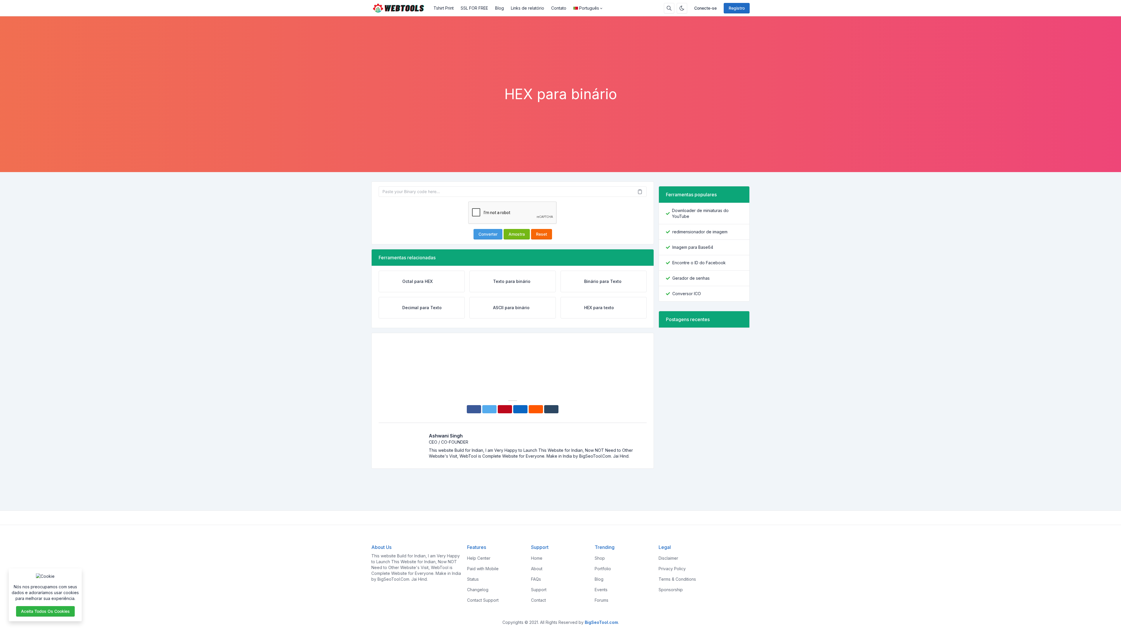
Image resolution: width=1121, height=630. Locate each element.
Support (538, 589)
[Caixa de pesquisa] (669, 8)
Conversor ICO (686, 293)
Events (601, 589)
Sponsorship (671, 589)
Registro (737, 8)
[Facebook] (474, 409)
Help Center (478, 558)
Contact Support (483, 600)
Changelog (477, 589)
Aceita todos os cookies (45, 611)
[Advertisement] (560, 70)
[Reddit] (536, 409)
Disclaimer (668, 558)
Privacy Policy (672, 568)
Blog (499, 8)
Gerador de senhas (691, 278)
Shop (600, 558)
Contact (538, 600)
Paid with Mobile (483, 568)
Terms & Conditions (677, 579)
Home (536, 558)
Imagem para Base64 (692, 247)
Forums (601, 600)
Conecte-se (705, 8)
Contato (558, 8)
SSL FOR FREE (474, 8)
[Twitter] (489, 409)
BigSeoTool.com (601, 622)
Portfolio (603, 568)
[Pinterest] (505, 409)
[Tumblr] (551, 409)
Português (589, 8)
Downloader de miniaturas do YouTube (700, 213)
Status (473, 579)
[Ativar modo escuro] (682, 8)
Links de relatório (527, 8)
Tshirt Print (444, 8)
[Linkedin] (520, 409)
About (536, 568)
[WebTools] (400, 8)
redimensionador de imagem (699, 231)
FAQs (536, 579)
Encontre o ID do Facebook (699, 262)
